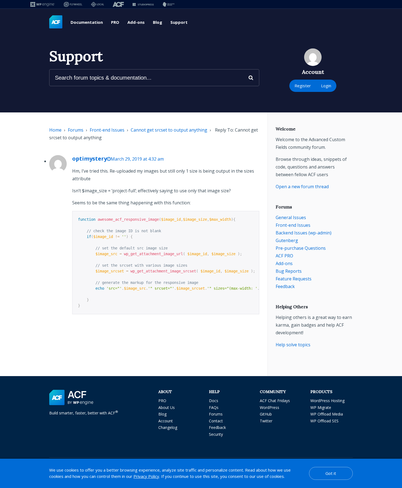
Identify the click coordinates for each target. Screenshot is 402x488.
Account (165, 420)
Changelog (167, 427)
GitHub (266, 414)
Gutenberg (287, 240)
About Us (166, 407)
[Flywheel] (73, 4)
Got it (330, 473)
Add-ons (136, 22)
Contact (216, 420)
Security (216, 434)
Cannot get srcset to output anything (169, 130)
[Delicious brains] (168, 4)
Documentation (87, 22)
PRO (115, 22)
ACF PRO (284, 256)
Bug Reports (289, 271)
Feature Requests (293, 279)
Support (179, 22)
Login (326, 85)
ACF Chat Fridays (275, 400)
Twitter (266, 420)
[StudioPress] (143, 4)
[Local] (97, 4)
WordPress (269, 407)
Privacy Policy (146, 476)
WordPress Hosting (327, 400)
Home (55, 130)
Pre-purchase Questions (301, 248)
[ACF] (118, 4)
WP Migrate (320, 407)
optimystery (89, 158)
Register (303, 85)
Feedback (285, 286)
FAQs (214, 407)
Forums (75, 130)
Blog (157, 22)
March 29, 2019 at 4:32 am (137, 159)
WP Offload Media (326, 414)
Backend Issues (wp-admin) (303, 233)
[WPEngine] (42, 4)
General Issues (291, 217)
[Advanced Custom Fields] (55, 22)
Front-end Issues (107, 130)
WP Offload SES (324, 420)
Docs (213, 400)
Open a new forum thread (302, 187)
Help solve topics (293, 345)
